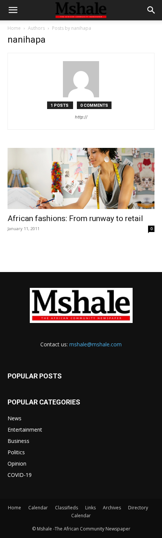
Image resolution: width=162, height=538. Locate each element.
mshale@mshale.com (95, 344)
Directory (138, 507)
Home (14, 28)
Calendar (38, 507)
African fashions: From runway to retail (75, 218)
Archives (112, 507)
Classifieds (66, 507)
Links (90, 507)
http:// (81, 117)
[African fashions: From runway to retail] (81, 178)
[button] (13, 10)
